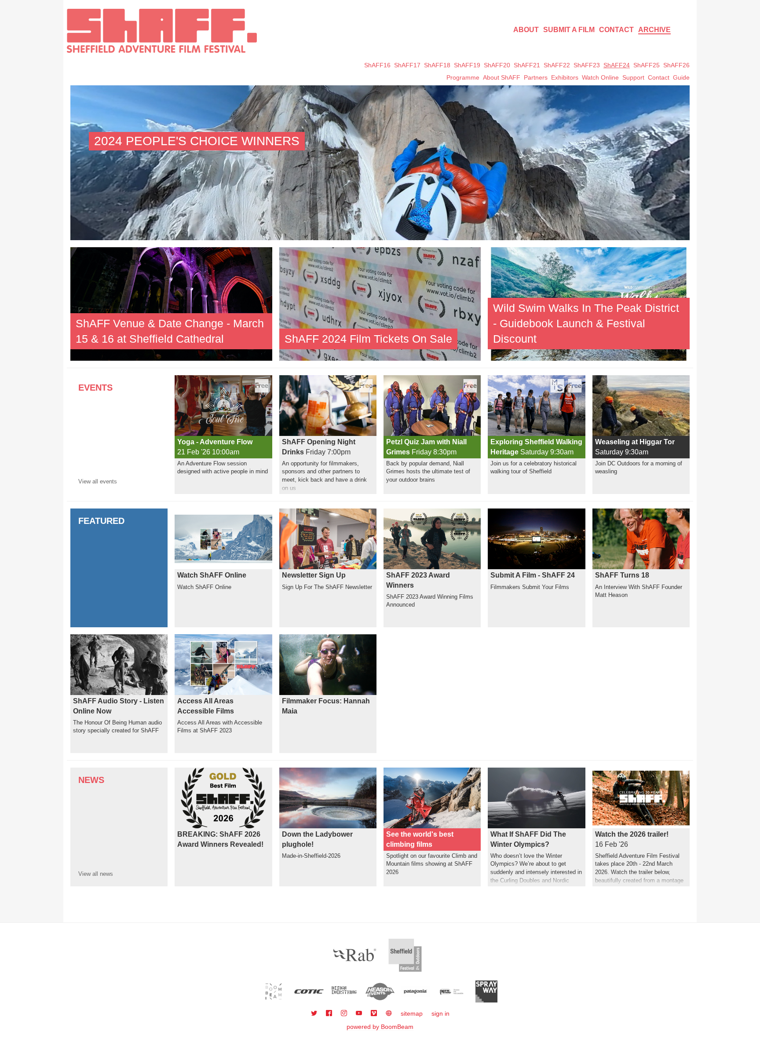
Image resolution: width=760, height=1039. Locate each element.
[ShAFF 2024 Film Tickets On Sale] (380, 303)
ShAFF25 (646, 65)
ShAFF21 (527, 65)
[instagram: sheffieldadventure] (345, 1013)
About (526, 29)
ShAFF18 (437, 65)
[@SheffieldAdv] (315, 1013)
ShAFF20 (497, 65)
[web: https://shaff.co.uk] (389, 1013)
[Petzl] (451, 991)
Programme (462, 77)
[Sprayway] (486, 991)
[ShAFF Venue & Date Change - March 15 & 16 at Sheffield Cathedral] (171, 303)
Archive (654, 29)
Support (633, 77)
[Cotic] (309, 991)
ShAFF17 (407, 65)
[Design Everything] (344, 991)
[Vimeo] (375, 1013)
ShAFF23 (587, 65)
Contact (616, 29)
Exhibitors (564, 77)
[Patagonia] (415, 991)
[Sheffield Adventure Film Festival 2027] (162, 31)
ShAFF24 (616, 65)
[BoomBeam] (274, 991)
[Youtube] (360, 1013)
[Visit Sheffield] (405, 955)
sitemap (412, 1013)
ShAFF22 (557, 65)
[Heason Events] (380, 991)
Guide (681, 77)
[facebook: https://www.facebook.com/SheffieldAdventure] (330, 1013)
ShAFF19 (467, 65)
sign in (440, 1013)
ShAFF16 (377, 65)
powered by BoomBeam (380, 1026)
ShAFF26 (676, 65)
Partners (536, 77)
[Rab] (355, 955)
